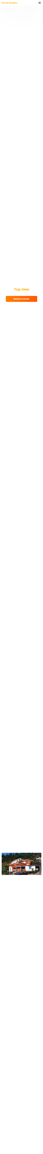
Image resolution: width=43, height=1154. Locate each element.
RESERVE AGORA (21, 299)
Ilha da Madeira (10, 2)
